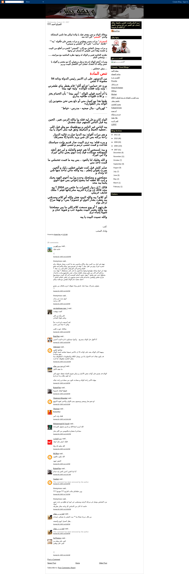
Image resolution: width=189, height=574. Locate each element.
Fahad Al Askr (116, 108)
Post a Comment (53, 559)
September (117, 164)
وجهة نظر (54, 11)
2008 (116, 146)
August (116, 168)
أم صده (114, 111)
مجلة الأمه (114, 71)
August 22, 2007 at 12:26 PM (62, 256)
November (117, 156)
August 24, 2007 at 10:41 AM (62, 419)
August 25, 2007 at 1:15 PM (61, 464)
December (117, 153)
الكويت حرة (115, 78)
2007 (116, 150)
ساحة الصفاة (115, 74)
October (116, 160)
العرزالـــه (114, 121)
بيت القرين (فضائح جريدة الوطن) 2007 (125, 98)
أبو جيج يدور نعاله (59, 366)
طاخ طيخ (114, 118)
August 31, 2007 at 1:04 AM (61, 555)
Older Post (103, 563)
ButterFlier (57, 388)
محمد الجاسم (116, 104)
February (116, 187)
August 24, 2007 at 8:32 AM (61, 404)
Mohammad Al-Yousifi (61, 424)
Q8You (113, 91)
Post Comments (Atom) (66, 568)
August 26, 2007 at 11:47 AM (62, 474)
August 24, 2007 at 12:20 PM (62, 434)
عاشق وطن (115, 101)
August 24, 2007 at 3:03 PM (61, 449)
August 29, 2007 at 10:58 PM (62, 509)
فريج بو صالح (115, 114)
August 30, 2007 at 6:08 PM (61, 524)
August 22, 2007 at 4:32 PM (61, 332)
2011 (116, 135)
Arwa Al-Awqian (117, 88)
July (115, 172)
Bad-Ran (56, 336)
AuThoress (57, 538)
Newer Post (51, 563)
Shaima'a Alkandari (60, 398)
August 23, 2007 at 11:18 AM (62, 361)
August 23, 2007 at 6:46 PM (61, 393)
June (115, 175)
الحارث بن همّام (58, 514)
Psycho (114, 81)
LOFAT (113, 124)
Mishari (114, 94)
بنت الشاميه (57, 439)
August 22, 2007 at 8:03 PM (61, 342)
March (116, 183)
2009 (116, 142)
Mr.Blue (56, 454)
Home (77, 563)
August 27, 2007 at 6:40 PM (61, 483)
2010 (116, 138)
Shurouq (56, 409)
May (115, 179)
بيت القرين (57, 246)
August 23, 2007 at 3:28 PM (61, 383)
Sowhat (56, 479)
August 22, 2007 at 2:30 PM (61, 303)
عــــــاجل (114, 84)
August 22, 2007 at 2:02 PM (61, 291)
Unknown (56, 347)
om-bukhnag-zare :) (60, 308)
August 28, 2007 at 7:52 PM (61, 494)
